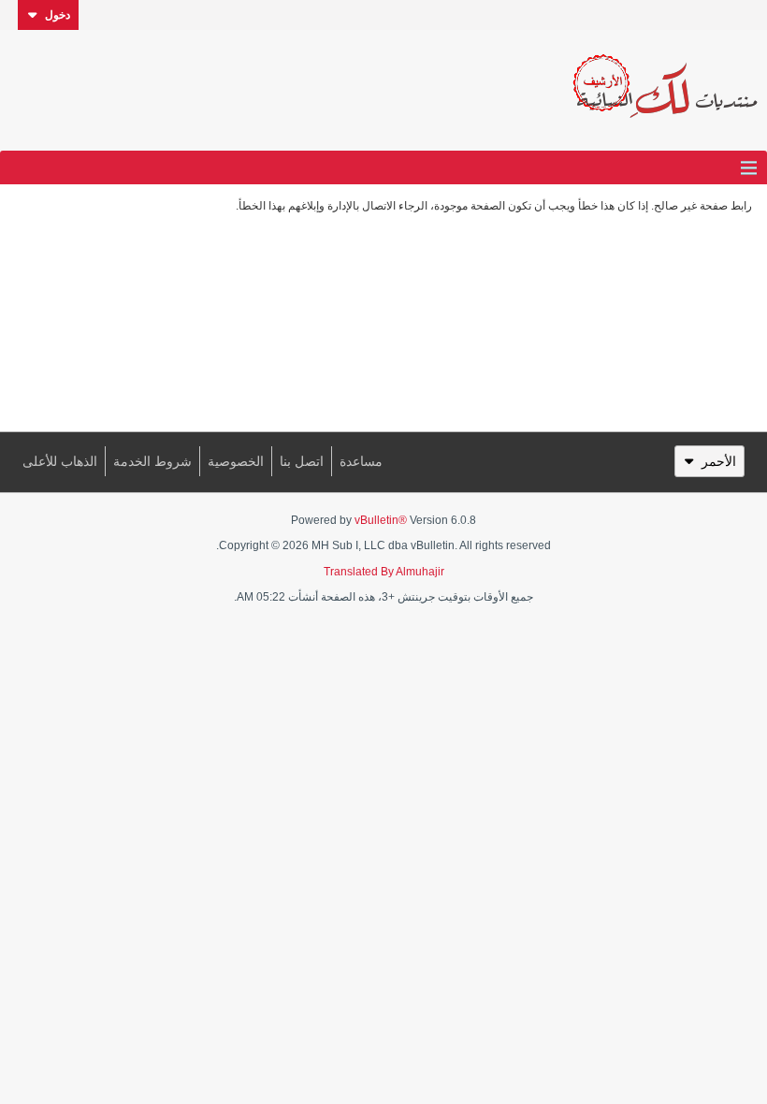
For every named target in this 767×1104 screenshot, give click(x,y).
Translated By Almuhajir (384, 571)
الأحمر (719, 461)
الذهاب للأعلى (59, 461)
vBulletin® (381, 520)
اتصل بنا (302, 461)
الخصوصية (236, 461)
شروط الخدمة (152, 461)
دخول (57, 15)
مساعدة (361, 461)
